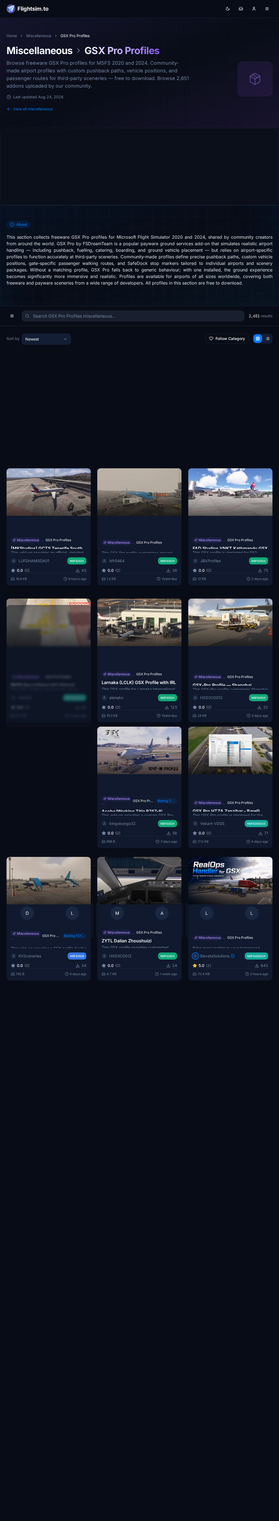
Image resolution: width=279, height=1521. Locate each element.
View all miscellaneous (33, 108)
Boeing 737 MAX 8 (74, 936)
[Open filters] (12, 315)
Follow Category (230, 338)
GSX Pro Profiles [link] (75, 35)
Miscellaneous (38, 35)
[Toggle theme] (227, 8)
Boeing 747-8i (166, 801)
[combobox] (46, 339)
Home (12, 35)
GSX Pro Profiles (58, 540)
